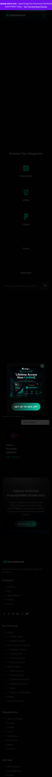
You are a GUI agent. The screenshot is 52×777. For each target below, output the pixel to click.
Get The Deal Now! (32, 6)
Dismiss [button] (43, 6)
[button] (42, 366)
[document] (26, 388)
